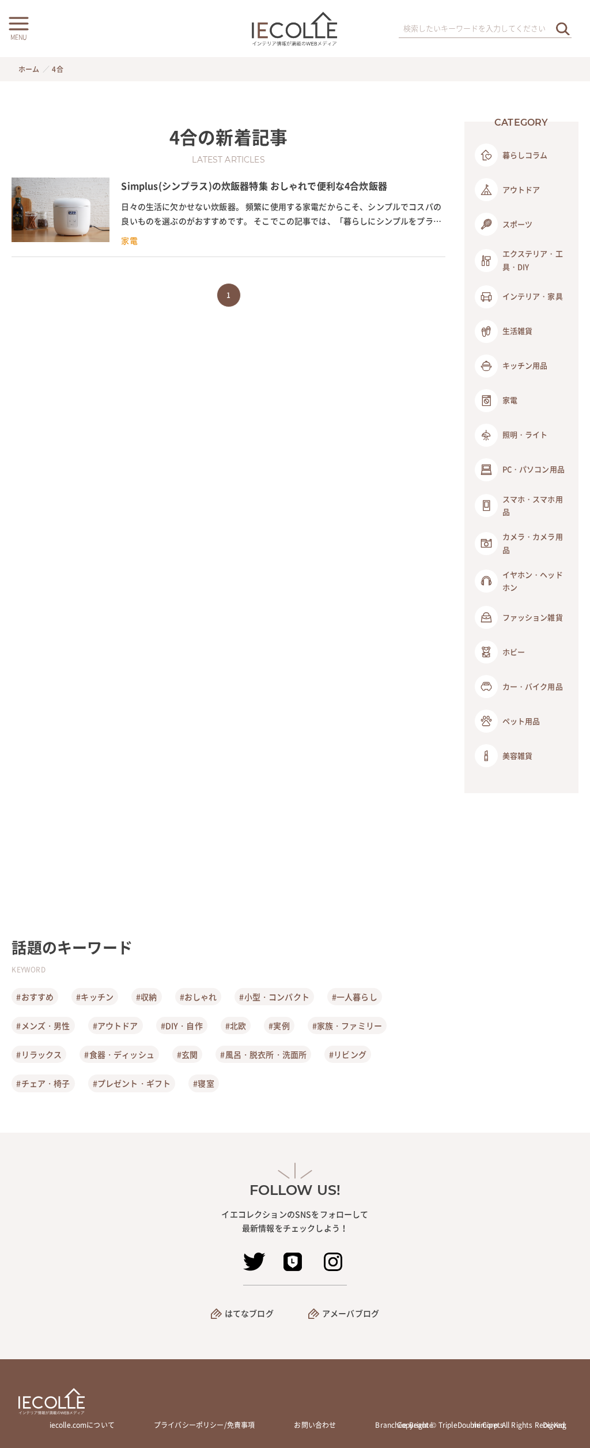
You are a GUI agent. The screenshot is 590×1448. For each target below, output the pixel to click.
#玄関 (187, 1054)
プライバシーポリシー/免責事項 (204, 1425)
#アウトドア (115, 1025)
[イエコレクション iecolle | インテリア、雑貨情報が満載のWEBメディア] (295, 28)
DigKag (554, 1425)
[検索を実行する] (563, 28)
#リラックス (39, 1054)
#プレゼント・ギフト (132, 1083)
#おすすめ (35, 996)
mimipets (488, 1425)
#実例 (278, 1025)
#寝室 (203, 1083)
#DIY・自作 (182, 1025)
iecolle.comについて (82, 1425)
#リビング (347, 1054)
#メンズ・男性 (43, 1025)
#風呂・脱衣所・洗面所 (263, 1054)
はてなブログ (249, 1313)
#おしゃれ (198, 996)
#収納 (146, 996)
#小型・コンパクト (274, 996)
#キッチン (95, 996)
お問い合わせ (315, 1425)
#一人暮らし (354, 996)
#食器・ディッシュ (119, 1054)
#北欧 (235, 1025)
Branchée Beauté (404, 1425)
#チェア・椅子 (43, 1083)
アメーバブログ (350, 1313)
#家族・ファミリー (347, 1025)
